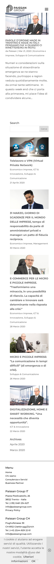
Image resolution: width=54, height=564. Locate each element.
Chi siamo (10, 476)
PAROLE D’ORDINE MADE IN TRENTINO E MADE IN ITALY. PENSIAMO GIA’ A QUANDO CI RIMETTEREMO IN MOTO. (23, 44)
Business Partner (14, 483)
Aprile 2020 (17, 444)
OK (33, 561)
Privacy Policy (12, 510)
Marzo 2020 (17, 450)
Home (8, 472)
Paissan (13, 51)
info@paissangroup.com (18, 506)
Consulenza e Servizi (16, 479)
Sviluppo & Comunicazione (29, 55)
